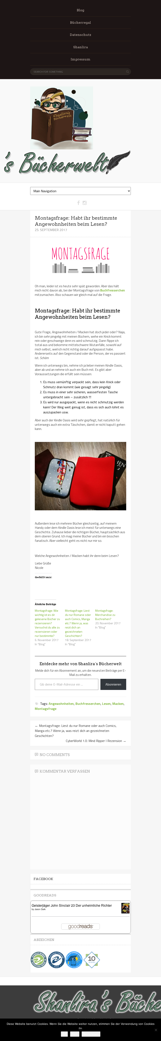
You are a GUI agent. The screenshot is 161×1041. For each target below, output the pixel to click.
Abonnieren (113, 684)
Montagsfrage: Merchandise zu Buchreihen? (105, 614)
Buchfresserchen (112, 290)
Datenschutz (80, 35)
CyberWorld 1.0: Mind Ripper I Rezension (96, 740)
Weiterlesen (91, 1034)
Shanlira (80, 47)
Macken (118, 703)
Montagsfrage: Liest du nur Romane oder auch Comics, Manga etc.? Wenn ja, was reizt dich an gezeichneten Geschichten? (78, 623)
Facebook (43, 879)
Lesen (106, 703)
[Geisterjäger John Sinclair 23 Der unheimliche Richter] (126, 912)
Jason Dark (40, 909)
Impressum (80, 59)
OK (64, 1034)
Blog (80, 10)
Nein (75, 1034)
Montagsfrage (45, 708)
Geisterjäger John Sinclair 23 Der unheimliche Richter (72, 905)
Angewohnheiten (61, 703)
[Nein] (156, 1030)
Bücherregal (80, 23)
